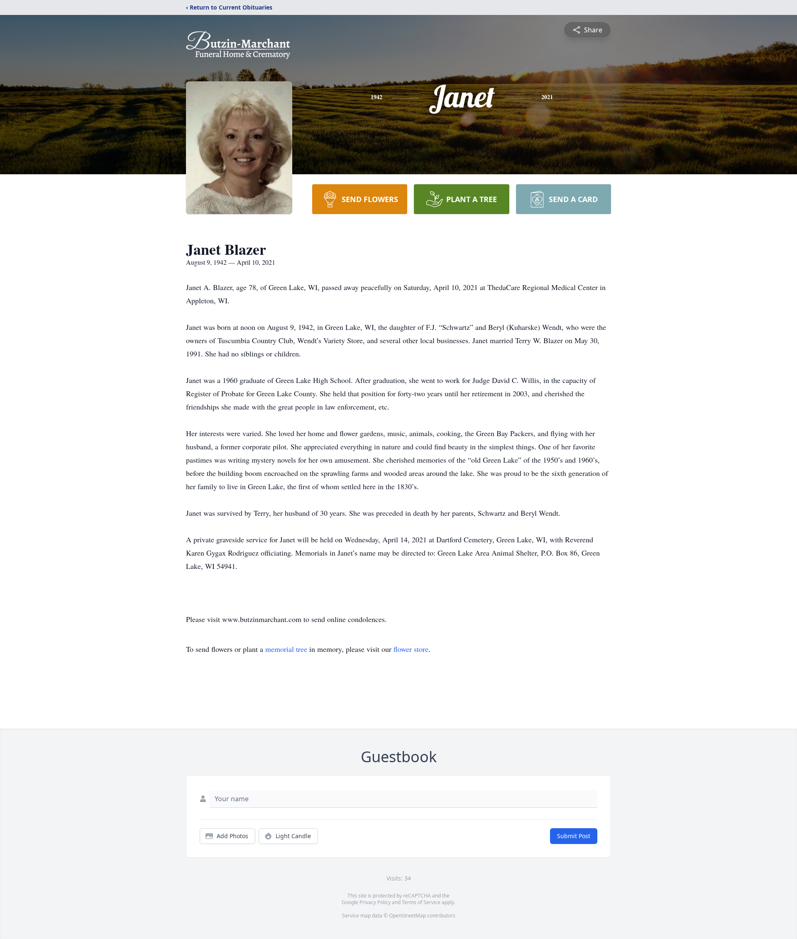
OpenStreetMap (407, 915)
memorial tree (286, 649)
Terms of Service (421, 902)
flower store (411, 649)
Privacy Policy (375, 902)
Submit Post (573, 836)
